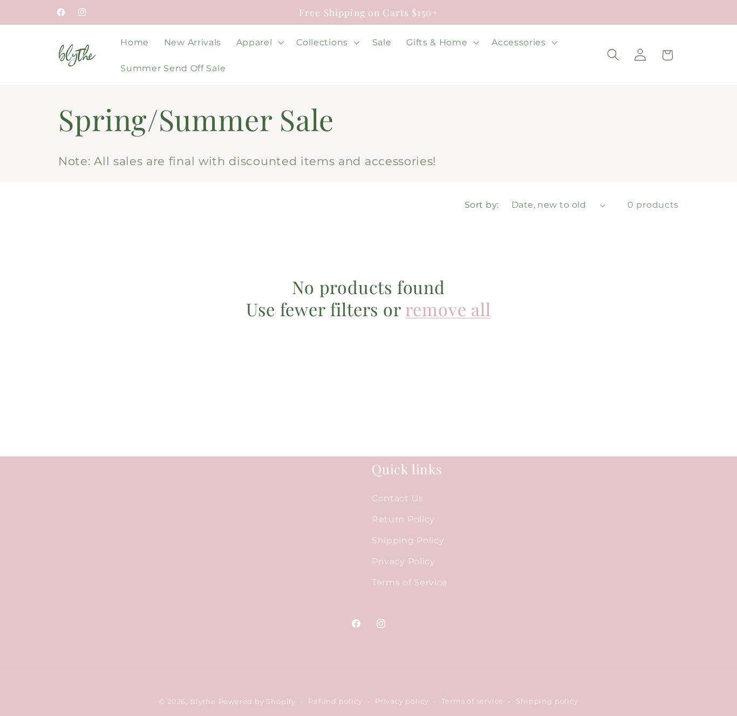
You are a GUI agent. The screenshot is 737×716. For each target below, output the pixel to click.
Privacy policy (402, 701)
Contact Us (398, 498)
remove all (447, 309)
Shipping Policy (408, 540)
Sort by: (482, 204)
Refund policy (335, 701)
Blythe (203, 702)
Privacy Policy (403, 561)
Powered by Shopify (257, 702)
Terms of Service (410, 582)
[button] (259, 42)
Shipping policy (547, 701)
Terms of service (472, 701)
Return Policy (403, 519)
